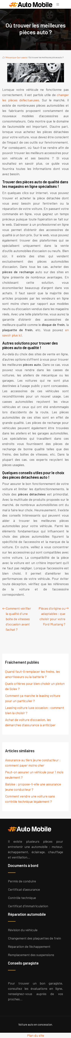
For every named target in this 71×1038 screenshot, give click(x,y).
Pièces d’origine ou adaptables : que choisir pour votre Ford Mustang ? (52, 616)
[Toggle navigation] (58, 4)
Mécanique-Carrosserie (16, 57)
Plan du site (35, 1035)
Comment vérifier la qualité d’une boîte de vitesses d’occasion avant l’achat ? (18, 618)
